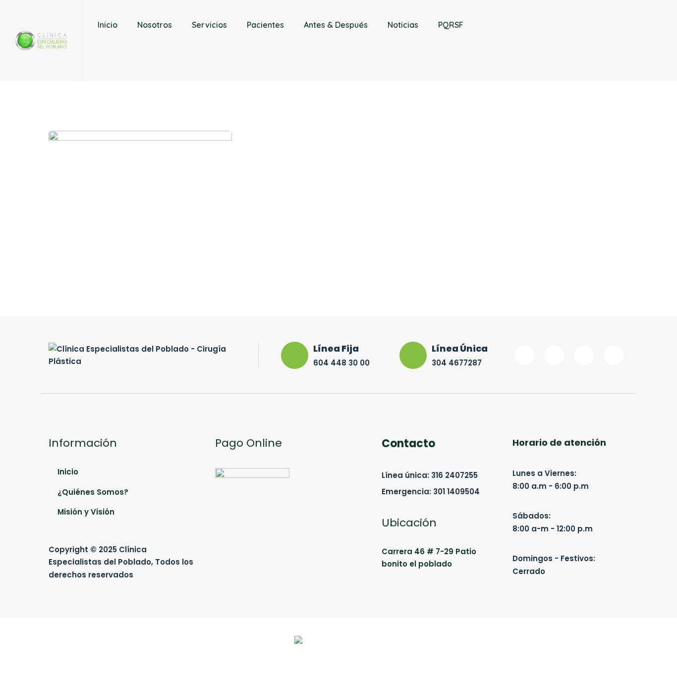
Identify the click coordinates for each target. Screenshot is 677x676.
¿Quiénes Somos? (92, 492)
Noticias (403, 25)
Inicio (107, 25)
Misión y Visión (85, 512)
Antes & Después (336, 25)
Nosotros (154, 25)
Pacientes (265, 25)
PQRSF (450, 25)
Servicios (209, 25)
